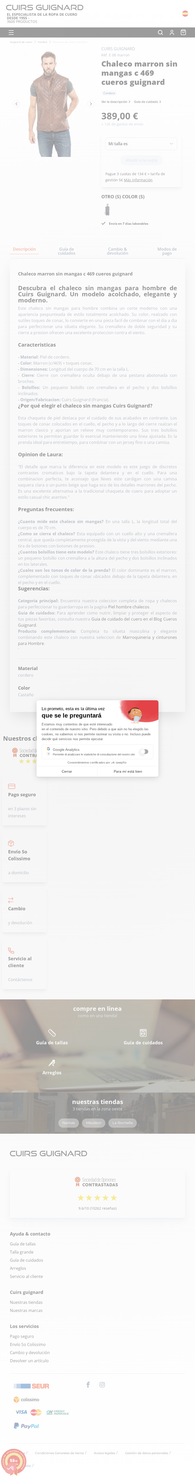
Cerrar (67, 771)
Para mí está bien (128, 771)
